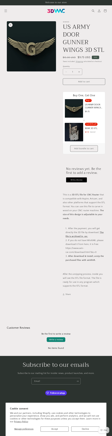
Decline (85, 429)
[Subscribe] (77, 381)
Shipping (79, 61)
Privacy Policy (21, 421)
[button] (6, 11)
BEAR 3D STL (91, 128)
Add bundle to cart (84, 148)
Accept (54, 429)
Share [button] (68, 294)
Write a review (56, 339)
